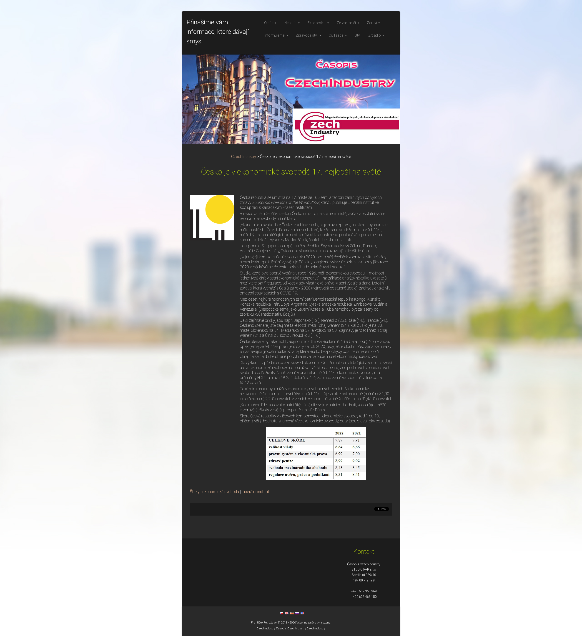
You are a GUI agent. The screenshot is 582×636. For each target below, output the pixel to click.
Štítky (194, 491)
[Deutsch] (292, 613)
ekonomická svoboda (220, 491)
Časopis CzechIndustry (291, 628)
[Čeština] (281, 613)
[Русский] (297, 613)
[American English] (302, 613)
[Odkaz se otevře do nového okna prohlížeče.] (212, 217)
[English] (286, 613)
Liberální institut (255, 491)
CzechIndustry (243, 156)
